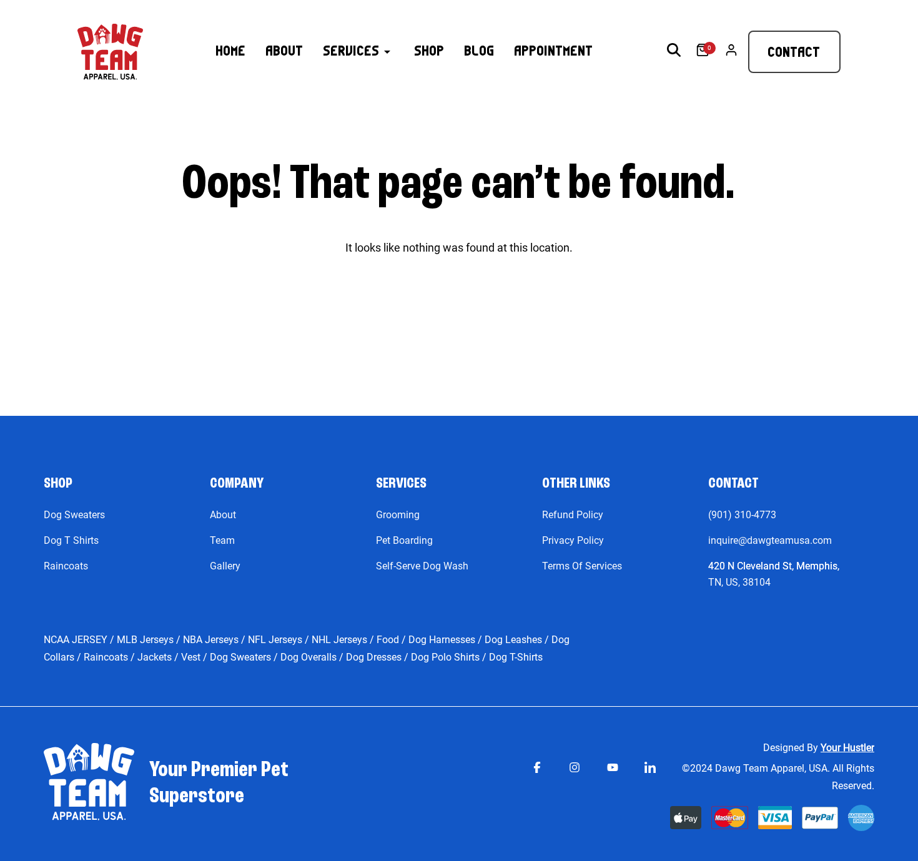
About (223, 515)
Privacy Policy (573, 540)
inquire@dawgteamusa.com (770, 540)
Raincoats (66, 566)
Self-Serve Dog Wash (422, 566)
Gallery (225, 566)
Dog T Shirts (71, 540)
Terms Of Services (582, 566)
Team (222, 540)
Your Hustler (847, 748)
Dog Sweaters (74, 515)
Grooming (398, 515)
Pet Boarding (404, 540)
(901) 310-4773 (742, 515)
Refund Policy (572, 515)
